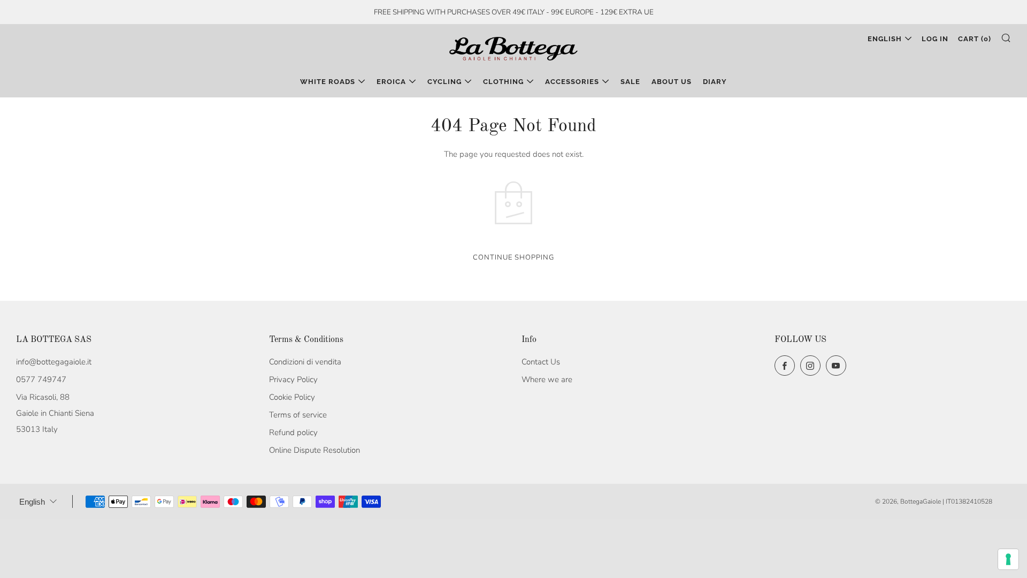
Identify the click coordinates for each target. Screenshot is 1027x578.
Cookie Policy (292, 397)
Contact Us (541, 361)
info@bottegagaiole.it (53, 361)
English (885, 39)
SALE (630, 82)
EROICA (391, 82)
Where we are (547, 379)
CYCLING (444, 82)
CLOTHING (503, 82)
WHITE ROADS (327, 82)
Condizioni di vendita (305, 361)
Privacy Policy (293, 379)
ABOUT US (672, 82)
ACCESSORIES (572, 82)
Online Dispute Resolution (314, 450)
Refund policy (293, 432)
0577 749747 (41, 379)
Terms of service (298, 414)
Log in (935, 39)
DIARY (715, 82)
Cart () (974, 39)
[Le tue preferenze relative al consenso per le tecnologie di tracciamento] (1008, 559)
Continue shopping (513, 257)
